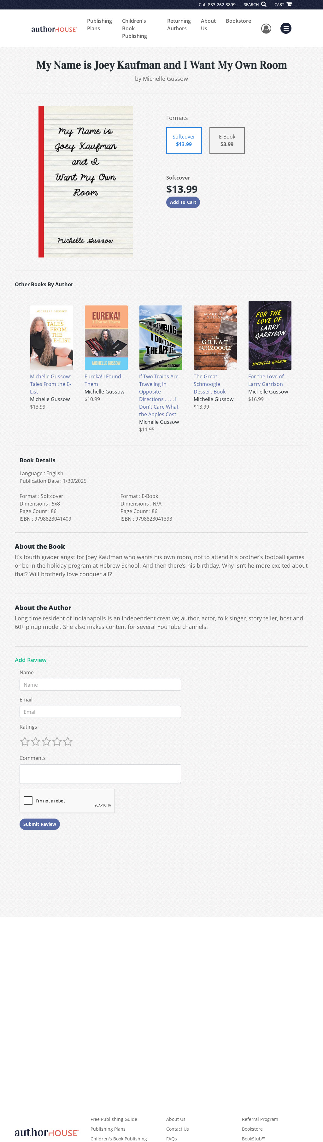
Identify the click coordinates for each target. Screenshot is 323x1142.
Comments (33, 757)
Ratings (28, 726)
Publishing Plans (99, 24)
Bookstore (238, 20)
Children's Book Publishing (134, 28)
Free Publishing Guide (114, 1119)
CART (279, 4)
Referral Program (260, 1119)
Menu (288, 27)
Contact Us (177, 1129)
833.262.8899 (222, 5)
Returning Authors (179, 24)
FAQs (171, 1139)
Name (27, 672)
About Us (208, 24)
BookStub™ (253, 1139)
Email (26, 699)
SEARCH (252, 4)
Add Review (31, 660)
